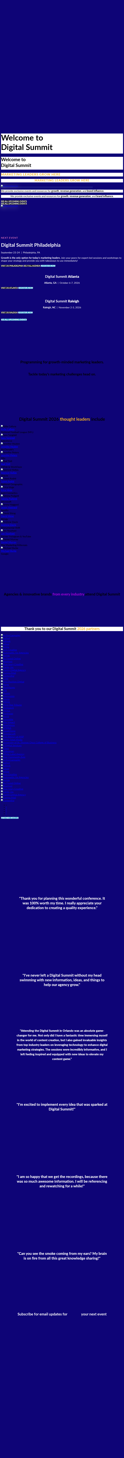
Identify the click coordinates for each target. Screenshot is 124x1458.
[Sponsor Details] (10, 635)
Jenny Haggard (9, 507)
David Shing (7, 516)
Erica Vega (6, 490)
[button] (14, 201)
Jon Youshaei (8, 533)
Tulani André (7, 481)
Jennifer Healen (9, 447)
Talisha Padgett (9, 499)
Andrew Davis (8, 525)
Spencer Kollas (9, 473)
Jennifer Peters (9, 455)
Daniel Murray (8, 542)
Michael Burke (8, 551)
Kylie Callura (7, 429)
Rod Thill (5, 464)
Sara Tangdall (8, 438)
